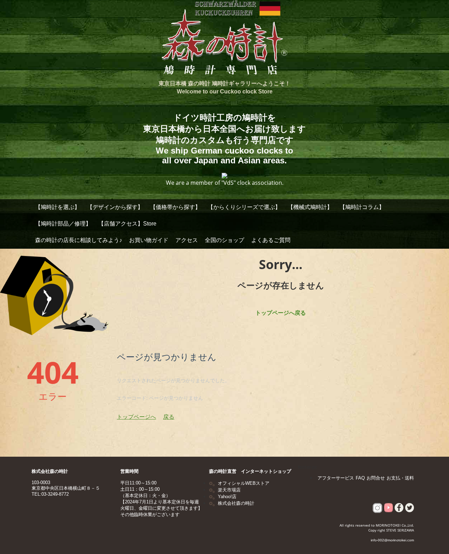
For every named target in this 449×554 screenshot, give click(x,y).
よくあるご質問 (270, 240)
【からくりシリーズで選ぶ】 (244, 207)
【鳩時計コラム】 (362, 207)
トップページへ (136, 417)
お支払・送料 (400, 478)
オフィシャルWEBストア (243, 483)
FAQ (360, 478)
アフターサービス (335, 478)
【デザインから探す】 (115, 207)
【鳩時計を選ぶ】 (57, 207)
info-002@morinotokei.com (392, 540)
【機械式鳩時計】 (310, 207)
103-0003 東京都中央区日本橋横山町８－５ (66, 485)
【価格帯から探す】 (175, 207)
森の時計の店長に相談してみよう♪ (78, 240)
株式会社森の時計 (50, 471)
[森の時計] (224, 39)
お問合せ (376, 478)
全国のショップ (224, 240)
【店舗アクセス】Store (127, 224)
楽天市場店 (229, 490)
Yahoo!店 (227, 496)
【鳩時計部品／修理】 (63, 224)
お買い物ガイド (148, 240)
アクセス (186, 240)
